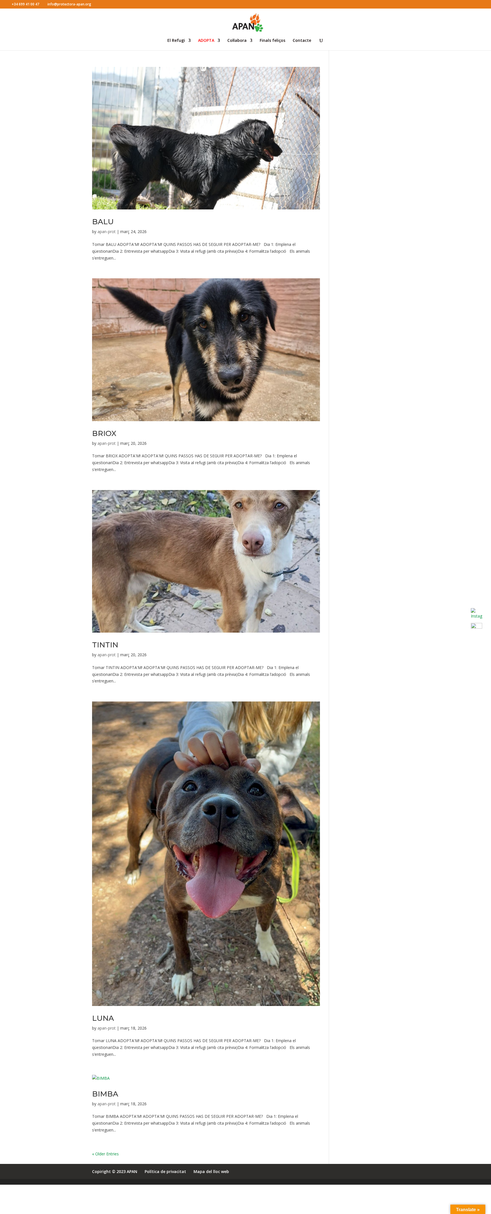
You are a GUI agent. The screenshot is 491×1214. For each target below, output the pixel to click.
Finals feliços (272, 40)
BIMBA (105, 1093)
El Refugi (176, 40)
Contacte (302, 40)
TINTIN (105, 644)
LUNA (103, 1018)
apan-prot (106, 231)
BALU (103, 221)
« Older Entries (105, 1154)
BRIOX (104, 433)
